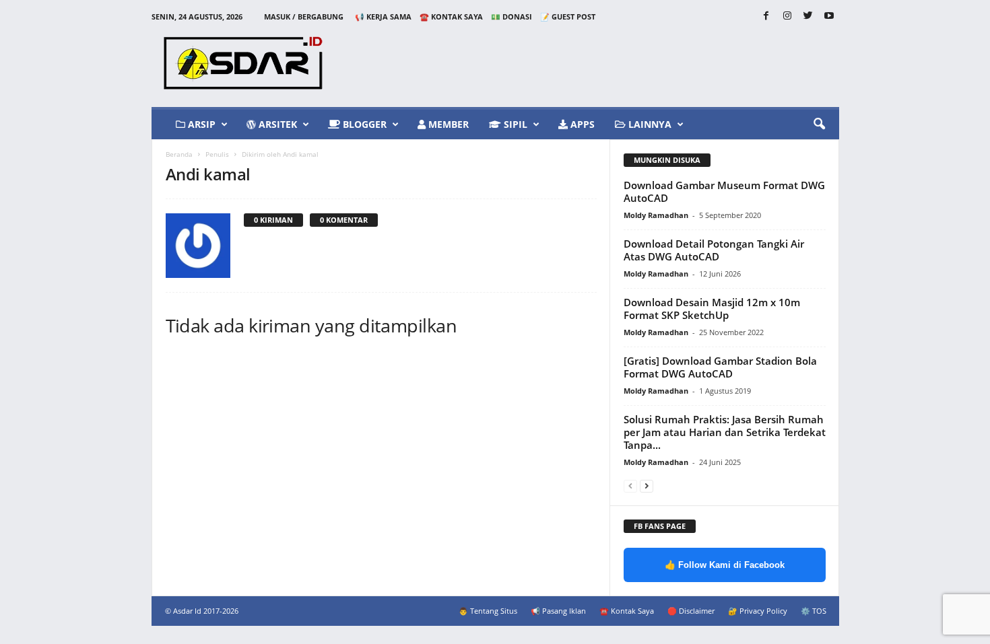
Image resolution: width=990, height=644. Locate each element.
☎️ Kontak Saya (451, 16)
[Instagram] (787, 16)
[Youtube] (829, 16)
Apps (581, 124)
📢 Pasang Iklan (558, 611)
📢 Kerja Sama (383, 16)
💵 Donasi (511, 16)
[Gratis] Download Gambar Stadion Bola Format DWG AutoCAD (720, 367)
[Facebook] (766, 16)
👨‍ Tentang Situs (488, 611)
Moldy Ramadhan (656, 215)
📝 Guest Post (567, 16)
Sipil (514, 124)
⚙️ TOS (813, 611)
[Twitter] (808, 16)
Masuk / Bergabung (303, 16)
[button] (819, 124)
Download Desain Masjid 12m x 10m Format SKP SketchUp (712, 308)
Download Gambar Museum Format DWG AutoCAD (724, 191)
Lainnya (648, 124)
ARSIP (200, 124)
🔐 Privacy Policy (757, 611)
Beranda (179, 154)
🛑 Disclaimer (691, 611)
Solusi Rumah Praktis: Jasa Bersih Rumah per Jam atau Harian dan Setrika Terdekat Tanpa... (725, 432)
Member (447, 124)
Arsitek (276, 124)
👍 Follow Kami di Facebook (725, 565)
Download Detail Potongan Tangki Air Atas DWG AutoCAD (714, 250)
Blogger (363, 124)
